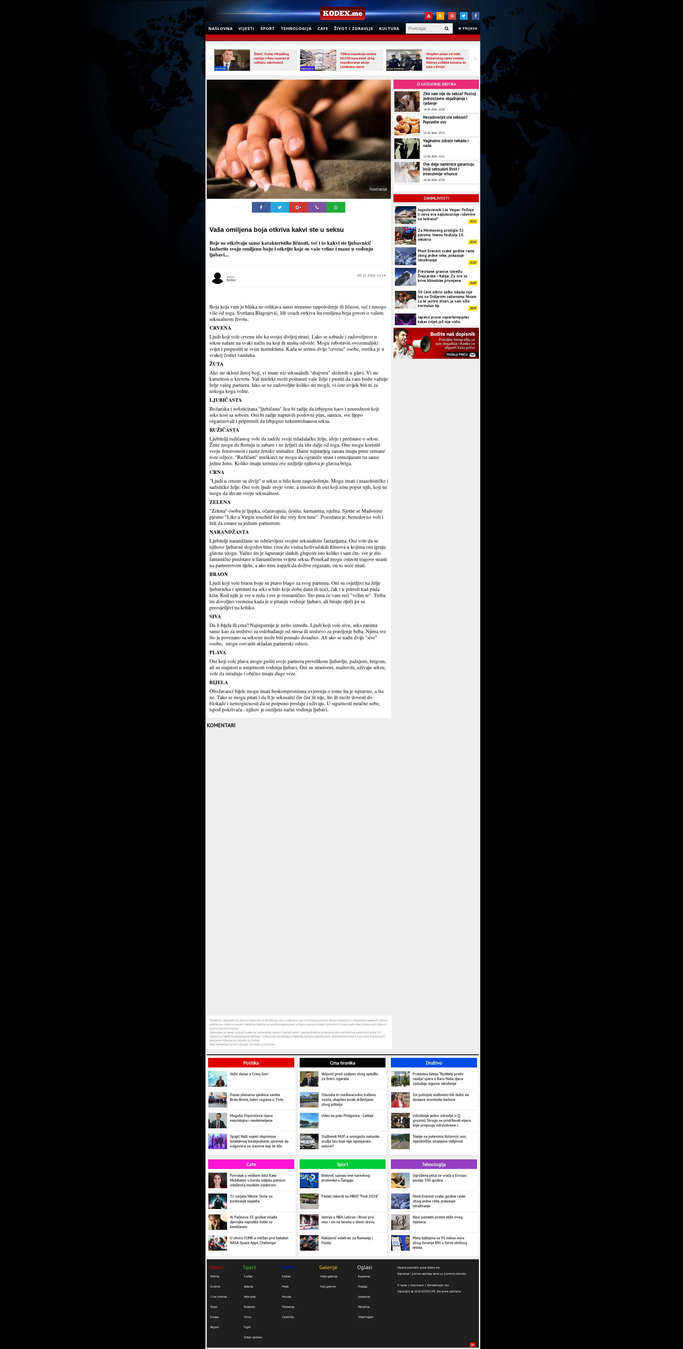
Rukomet (249, 1307)
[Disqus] (299, 802)
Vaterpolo (250, 1297)
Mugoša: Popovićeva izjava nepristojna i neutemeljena (251, 1118)
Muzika (286, 1297)
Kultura (389, 28)
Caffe (287, 1267)
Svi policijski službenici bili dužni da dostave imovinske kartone (441, 1097)
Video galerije (328, 1276)
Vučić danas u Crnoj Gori (249, 1073)
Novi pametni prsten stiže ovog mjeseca (438, 1219)
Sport (267, 28)
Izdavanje (364, 1297)
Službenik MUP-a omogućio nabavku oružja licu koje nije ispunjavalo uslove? (350, 1141)
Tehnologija (296, 28)
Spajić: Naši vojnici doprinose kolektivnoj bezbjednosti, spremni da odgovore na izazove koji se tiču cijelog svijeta (259, 1141)
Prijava (469, 28)
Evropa (214, 1317)
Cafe (322, 28)
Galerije (328, 1267)
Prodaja (362, 1286)
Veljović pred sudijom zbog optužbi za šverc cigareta (349, 1076)
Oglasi (364, 1267)
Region (214, 1327)
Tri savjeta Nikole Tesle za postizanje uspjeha (251, 1198)
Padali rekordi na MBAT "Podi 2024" (349, 1196)
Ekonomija (307, 68)
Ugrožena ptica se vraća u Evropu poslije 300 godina (439, 1178)
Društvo (220, 68)
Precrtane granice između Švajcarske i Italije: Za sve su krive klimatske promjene (442, 255)
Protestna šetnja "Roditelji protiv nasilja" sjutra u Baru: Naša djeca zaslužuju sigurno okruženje (438, 1078)
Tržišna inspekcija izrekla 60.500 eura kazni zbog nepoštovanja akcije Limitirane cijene (358, 60)
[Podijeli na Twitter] (280, 207)
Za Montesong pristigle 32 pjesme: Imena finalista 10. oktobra (441, 214)
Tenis (247, 1317)
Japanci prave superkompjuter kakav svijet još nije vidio (443, 298)
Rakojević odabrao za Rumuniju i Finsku (347, 1240)
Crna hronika (395, 68)
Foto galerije (328, 1286)
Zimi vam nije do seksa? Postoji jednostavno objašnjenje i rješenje (449, 98)
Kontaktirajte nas (438, 1285)
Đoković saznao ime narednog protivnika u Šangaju (345, 1178)
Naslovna (220, 28)
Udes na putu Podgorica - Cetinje (347, 1115)
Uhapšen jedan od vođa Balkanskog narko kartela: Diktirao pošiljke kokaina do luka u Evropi (446, 60)
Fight (247, 1327)
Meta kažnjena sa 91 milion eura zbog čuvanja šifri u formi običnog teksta (440, 1242)
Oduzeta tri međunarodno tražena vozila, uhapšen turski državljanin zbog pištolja (348, 1099)
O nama (402, 1285)
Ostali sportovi (253, 1337)
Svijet (213, 1307)
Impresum (417, 1285)
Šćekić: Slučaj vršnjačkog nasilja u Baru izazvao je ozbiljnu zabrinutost (271, 58)
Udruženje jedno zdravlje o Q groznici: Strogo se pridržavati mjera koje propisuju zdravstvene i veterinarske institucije (442, 1120)
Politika (251, 1063)
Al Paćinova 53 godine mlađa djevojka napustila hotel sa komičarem (253, 1222)
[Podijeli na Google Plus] (298, 207)
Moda (285, 1286)
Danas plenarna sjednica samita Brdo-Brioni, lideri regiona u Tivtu (256, 1097)
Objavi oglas (365, 1317)
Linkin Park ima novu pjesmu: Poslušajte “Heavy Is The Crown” (446, 319)
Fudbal (248, 1276)
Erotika (286, 1276)
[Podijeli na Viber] (317, 207)
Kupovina (364, 1276)
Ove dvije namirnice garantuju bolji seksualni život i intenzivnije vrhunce (448, 169)
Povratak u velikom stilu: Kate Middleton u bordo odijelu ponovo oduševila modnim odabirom (257, 1180)
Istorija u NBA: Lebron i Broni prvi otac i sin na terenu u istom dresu (347, 1219)
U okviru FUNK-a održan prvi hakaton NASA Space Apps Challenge (259, 1240)
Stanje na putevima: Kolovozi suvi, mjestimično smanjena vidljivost (439, 1139)
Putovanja (288, 1307)
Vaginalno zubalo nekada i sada (445, 143)
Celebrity (288, 1317)
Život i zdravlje (353, 28)
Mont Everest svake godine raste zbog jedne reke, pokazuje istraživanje (446, 235)
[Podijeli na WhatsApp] (336, 207)
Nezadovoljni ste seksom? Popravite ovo (445, 119)
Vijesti (247, 28)
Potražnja (364, 1307)
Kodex (231, 280)
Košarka (248, 1286)
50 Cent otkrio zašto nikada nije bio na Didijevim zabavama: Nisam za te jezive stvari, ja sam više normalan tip (447, 278)
